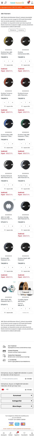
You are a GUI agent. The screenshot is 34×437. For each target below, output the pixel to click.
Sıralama (21, 30)
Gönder (29, 379)
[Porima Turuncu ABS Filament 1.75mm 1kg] (8, 82)
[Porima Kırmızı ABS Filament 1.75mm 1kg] (25, 82)
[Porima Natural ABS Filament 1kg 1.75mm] (8, 164)
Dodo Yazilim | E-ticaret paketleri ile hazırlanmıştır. (17, 428)
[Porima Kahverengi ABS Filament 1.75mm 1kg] (25, 41)
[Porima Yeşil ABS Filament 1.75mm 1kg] (25, 123)
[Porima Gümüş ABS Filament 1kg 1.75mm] (25, 206)
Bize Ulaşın (17, 406)
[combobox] (3, 389)
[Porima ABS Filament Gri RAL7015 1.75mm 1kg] (8, 247)
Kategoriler (17, 401)
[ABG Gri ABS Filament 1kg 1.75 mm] (8, 206)
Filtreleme (13, 30)
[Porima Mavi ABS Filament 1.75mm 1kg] (8, 123)
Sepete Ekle (9, 65)
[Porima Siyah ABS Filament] (25, 247)
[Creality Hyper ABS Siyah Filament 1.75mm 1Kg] (25, 288)
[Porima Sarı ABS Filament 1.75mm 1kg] (8, 41)
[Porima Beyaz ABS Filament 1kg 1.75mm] (25, 164)
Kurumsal (17, 395)
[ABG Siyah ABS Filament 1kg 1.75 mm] (8, 288)
